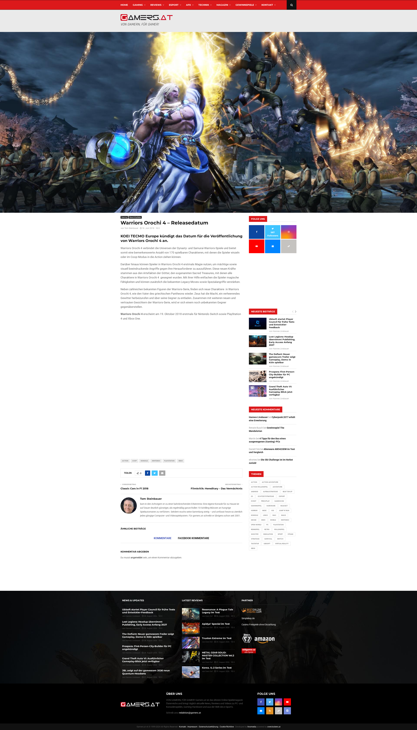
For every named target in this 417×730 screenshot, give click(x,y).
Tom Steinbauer (131, 228)
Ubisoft (267, 543)
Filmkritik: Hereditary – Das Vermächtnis (216, 488)
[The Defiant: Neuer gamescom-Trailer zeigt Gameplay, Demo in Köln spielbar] (257, 359)
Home (124, 4)
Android (254, 491)
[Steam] (278, 710)
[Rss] (269, 710)
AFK (188, 4)
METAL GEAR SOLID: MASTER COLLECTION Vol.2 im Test (218, 655)
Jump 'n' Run (284, 510)
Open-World (256, 525)
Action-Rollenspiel (259, 487)
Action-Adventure (270, 482)
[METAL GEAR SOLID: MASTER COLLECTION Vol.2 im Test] (191, 657)
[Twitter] (269, 702)
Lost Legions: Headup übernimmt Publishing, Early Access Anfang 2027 (282, 340)
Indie (264, 510)
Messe (253, 520)
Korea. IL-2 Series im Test (217, 667)
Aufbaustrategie (270, 491)
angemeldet (137, 557)
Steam (290, 534)
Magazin (222, 4)
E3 (252, 496)
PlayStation (169, 461)
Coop (134, 461)
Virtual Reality (281, 543)
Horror (254, 510)
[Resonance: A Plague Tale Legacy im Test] (191, 614)
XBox (181, 461)
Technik (203, 4)
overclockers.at (273, 727)
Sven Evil (209, 627)
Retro (266, 529)
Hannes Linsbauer (281, 331)
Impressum (192, 727)
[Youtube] (287, 702)
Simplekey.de (248, 618)
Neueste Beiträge (263, 311)
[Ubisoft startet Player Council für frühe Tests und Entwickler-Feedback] (257, 323)
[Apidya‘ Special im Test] (191, 628)
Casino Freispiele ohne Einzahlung (259, 624)
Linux (265, 515)
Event (253, 501)
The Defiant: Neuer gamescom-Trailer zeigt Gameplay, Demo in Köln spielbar (282, 358)
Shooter (254, 534)
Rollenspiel (279, 529)
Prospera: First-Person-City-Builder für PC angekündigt (282, 374)
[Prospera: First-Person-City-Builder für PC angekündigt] (257, 376)
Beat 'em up (287, 491)
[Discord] (287, 710)
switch (280, 539)
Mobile (273, 520)
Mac (274, 515)
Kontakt (267, 4)
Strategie (255, 539)
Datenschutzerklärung (208, 727)
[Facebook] (261, 702)
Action (125, 461)
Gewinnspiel (256, 506)
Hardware (270, 506)
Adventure (277, 487)
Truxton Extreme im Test (216, 638)
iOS (272, 510)
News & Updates (135, 217)
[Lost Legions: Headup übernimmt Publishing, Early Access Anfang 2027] (257, 341)
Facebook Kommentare (193, 538)
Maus (283, 515)
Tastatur (255, 543)
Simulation (268, 534)
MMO (263, 520)
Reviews (155, 4)
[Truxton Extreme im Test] (191, 642)
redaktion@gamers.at (190, 712)
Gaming (138, 4)
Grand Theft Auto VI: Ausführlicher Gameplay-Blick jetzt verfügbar (280, 390)
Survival (268, 539)
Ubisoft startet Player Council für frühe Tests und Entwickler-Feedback (281, 323)
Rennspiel (255, 529)
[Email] (261, 710)
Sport (280, 534)
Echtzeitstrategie (266, 496)
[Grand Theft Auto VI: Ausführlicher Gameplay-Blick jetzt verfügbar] (257, 391)
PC (267, 525)
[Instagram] (278, 702)
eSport (174, 4)
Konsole (144, 461)
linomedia (251, 727)
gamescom (279, 501)
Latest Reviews (192, 600)
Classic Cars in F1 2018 (134, 488)
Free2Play (265, 501)
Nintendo (156, 461)
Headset (284, 506)
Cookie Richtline (227, 727)
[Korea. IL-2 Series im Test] (191, 672)
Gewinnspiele (245, 4)
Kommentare (162, 538)
